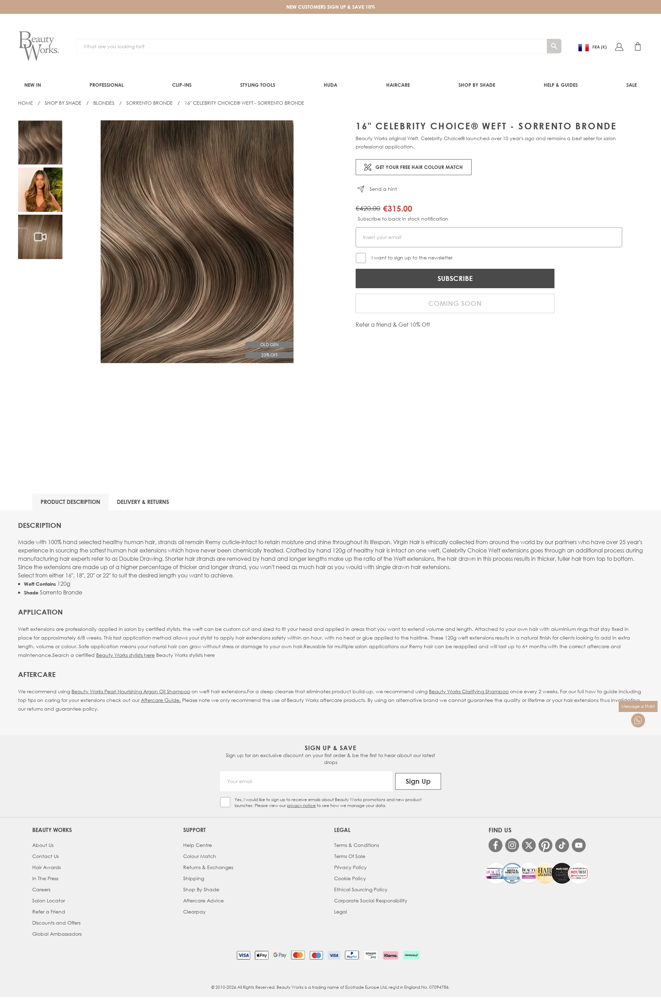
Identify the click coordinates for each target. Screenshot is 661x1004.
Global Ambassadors (57, 933)
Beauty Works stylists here (125, 655)
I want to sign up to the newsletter (412, 257)
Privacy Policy (350, 867)
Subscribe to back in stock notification (403, 218)
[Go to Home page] (39, 46)
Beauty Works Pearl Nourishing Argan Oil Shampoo (130, 691)
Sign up (418, 781)
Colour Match (199, 856)
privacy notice (301, 805)
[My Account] (619, 46)
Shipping (193, 878)
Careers (41, 889)
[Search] (554, 46)
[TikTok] (562, 845)
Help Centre (197, 845)
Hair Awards (46, 867)
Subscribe (455, 278)
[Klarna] (390, 955)
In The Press (45, 878)
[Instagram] (512, 845)
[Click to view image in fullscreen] (197, 241)
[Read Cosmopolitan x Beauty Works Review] (537, 873)
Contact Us (45, 856)
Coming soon (455, 303)
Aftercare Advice (203, 900)
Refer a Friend (48, 911)
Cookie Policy (350, 878)
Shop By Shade (63, 103)
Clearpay (194, 911)
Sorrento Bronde (149, 103)
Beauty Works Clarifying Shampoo (469, 691)
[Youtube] (579, 845)
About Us (42, 845)
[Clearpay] (411, 955)
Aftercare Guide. (161, 700)
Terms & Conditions (356, 845)
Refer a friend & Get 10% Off (393, 324)
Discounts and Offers (56, 922)
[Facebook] (495, 845)
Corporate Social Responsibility (370, 900)
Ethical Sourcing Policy (361, 889)
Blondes (104, 103)
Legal (340, 911)
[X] (529, 845)
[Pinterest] (545, 845)
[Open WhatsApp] (638, 720)
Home (25, 103)
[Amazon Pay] (371, 955)
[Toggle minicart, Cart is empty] (637, 46)
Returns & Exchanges (208, 867)
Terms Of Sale (349, 856)
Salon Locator (48, 900)
